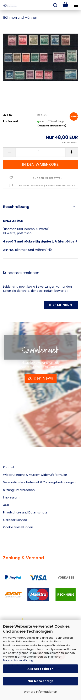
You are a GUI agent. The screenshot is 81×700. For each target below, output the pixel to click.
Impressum (11, 497)
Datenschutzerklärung (18, 660)
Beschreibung (16, 206)
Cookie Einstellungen (18, 527)
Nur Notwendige (41, 681)
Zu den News (40, 378)
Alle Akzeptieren (40, 669)
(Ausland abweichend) (51, 125)
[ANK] (8, 5)
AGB (6, 505)
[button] (9, 152)
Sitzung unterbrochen (19, 490)
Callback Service (15, 520)
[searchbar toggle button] (55, 5)
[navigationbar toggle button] (76, 5)
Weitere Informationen (40, 692)
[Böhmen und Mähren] (40, 55)
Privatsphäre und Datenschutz (25, 512)
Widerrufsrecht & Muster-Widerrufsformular (35, 475)
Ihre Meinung (60, 305)
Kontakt (8, 467)
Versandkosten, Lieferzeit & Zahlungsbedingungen (39, 482)
